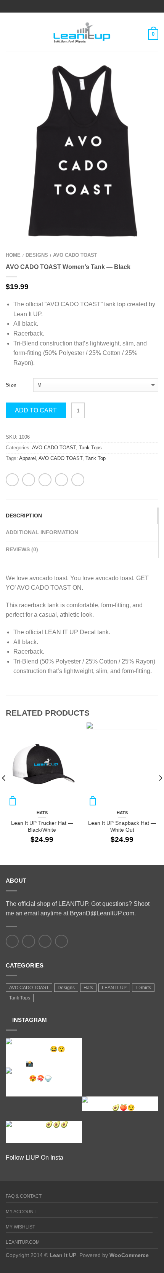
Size (11, 385)
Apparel (27, 458)
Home (13, 255)
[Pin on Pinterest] (61, 479)
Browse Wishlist (139, 81)
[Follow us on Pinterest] (45, 941)
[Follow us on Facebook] (12, 941)
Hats (42, 812)
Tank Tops (90, 447)
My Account (21, 1211)
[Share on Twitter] (28, 479)
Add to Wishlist (68, 731)
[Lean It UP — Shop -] (82, 31)
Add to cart (36, 410)
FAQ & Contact (24, 1196)
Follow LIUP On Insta (34, 1157)
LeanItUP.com (23, 1242)
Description (24, 515)
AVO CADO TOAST (75, 255)
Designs (37, 255)
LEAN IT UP (114, 987)
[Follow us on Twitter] (28, 941)
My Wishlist (20, 1227)
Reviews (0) (22, 549)
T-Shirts (143, 987)
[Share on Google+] (77, 479)
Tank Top (95, 458)
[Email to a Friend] (45, 479)
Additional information (42, 532)
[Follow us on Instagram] (61, 941)
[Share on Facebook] (12, 479)
